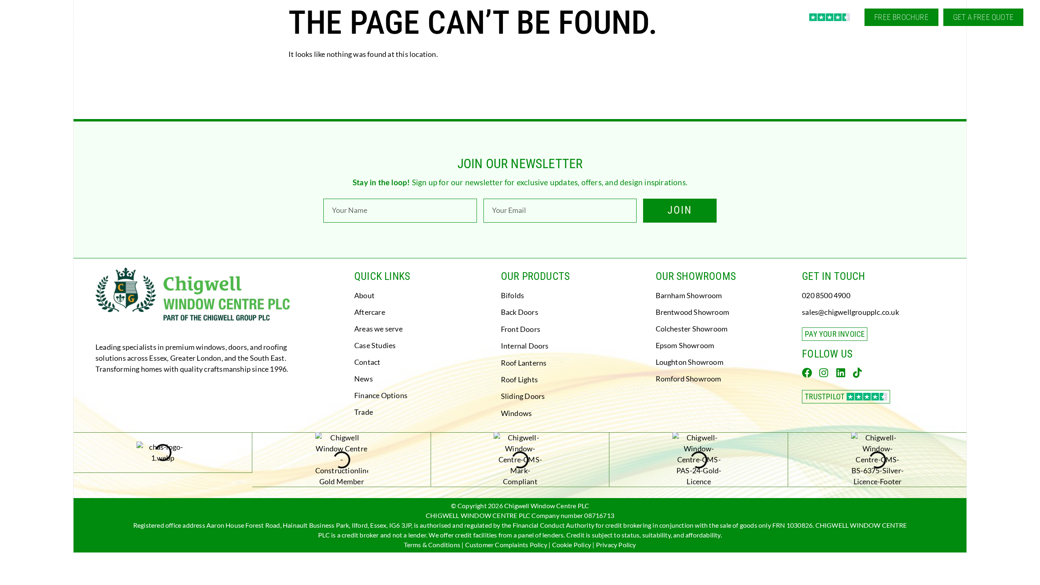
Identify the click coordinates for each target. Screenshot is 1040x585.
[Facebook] (807, 373)
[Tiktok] (857, 373)
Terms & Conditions (432, 544)
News (363, 378)
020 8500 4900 (826, 295)
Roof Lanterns (524, 362)
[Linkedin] (841, 373)
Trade (363, 411)
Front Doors (520, 329)
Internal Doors (525, 345)
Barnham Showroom (689, 295)
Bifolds (512, 295)
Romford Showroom (689, 378)
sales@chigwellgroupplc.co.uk (850, 312)
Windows (516, 413)
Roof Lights (519, 379)
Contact (367, 362)
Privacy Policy (616, 544)
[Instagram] (824, 373)
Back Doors (519, 312)
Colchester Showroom (692, 328)
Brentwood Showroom (693, 312)
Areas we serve (378, 328)
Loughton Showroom (690, 362)
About (364, 295)
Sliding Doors (523, 396)
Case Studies (375, 345)
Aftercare (369, 312)
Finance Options (380, 395)
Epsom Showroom (685, 345)
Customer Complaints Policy (506, 544)
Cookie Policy (572, 544)
